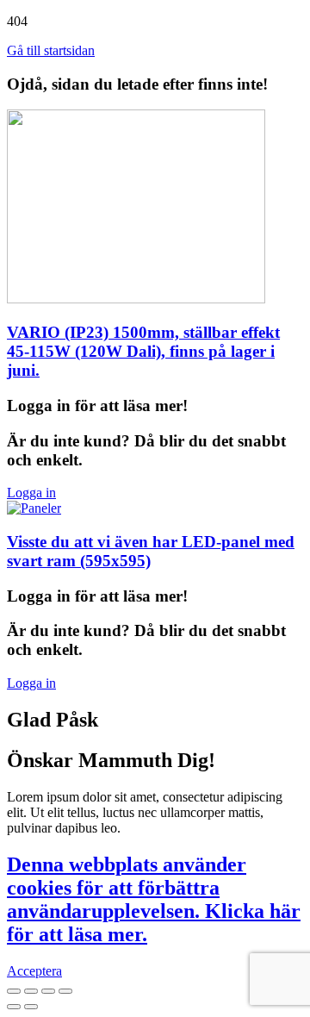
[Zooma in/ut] (65, 991)
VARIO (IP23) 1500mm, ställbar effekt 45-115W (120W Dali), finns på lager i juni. (143, 351)
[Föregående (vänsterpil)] (14, 1006)
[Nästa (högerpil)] (31, 1006)
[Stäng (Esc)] (14, 991)
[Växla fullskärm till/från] (48, 991)
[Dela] (31, 991)
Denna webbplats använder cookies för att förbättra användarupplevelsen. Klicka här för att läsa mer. (154, 899)
